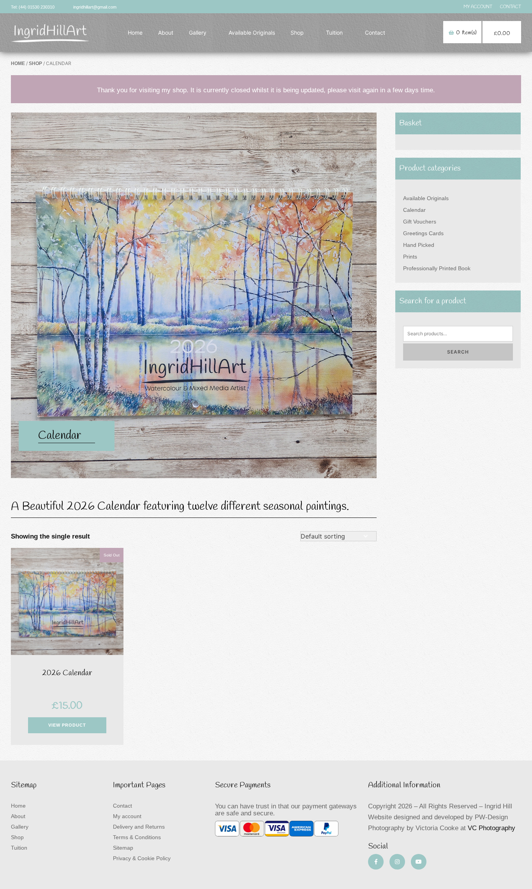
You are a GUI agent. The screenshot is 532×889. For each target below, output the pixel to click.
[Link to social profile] (376, 862)
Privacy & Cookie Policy (142, 858)
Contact (510, 7)
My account (127, 816)
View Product (67, 725)
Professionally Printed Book (436, 268)
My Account (477, 7)
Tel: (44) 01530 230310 (33, 7)
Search (458, 352)
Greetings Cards (423, 233)
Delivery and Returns (139, 827)
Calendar (414, 210)
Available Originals (252, 32)
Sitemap (123, 848)
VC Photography (491, 827)
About (165, 32)
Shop (297, 32)
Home (135, 32)
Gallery (197, 32)
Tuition (334, 32)
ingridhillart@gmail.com (94, 7)
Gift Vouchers (419, 221)
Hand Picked (418, 245)
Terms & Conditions (137, 837)
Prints (410, 256)
